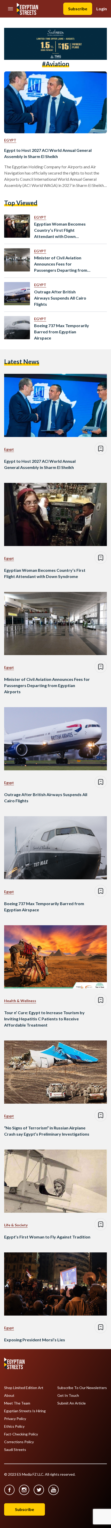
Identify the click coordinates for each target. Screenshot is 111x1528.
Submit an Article (71, 1403)
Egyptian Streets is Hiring (25, 1411)
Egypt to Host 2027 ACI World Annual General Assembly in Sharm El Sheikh (48, 153)
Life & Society (16, 1225)
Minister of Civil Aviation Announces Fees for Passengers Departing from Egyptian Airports (60, 264)
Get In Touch (68, 1395)
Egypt (10, 140)
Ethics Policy (14, 1426)
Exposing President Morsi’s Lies (34, 1339)
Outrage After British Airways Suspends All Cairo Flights (60, 298)
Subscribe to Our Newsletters (82, 1388)
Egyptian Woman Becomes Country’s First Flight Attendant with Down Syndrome (60, 230)
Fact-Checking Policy (21, 1434)
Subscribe (77, 8)
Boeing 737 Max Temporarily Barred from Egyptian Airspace (61, 331)
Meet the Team (17, 1403)
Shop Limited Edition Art (23, 1388)
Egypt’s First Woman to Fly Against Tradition (47, 1236)
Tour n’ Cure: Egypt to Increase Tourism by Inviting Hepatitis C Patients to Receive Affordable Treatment (44, 1018)
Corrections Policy (19, 1442)
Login (101, 8)
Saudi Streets (15, 1450)
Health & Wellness (20, 1000)
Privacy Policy (15, 1419)
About (9, 1395)
